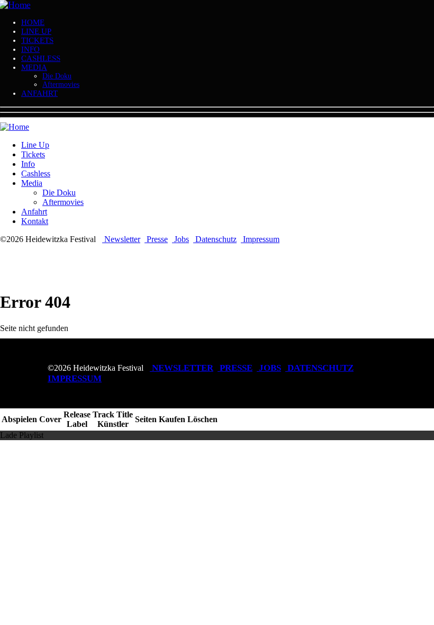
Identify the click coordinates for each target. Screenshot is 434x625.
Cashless (40, 58)
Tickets (37, 40)
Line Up (36, 31)
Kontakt (34, 221)
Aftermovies (60, 84)
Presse (156, 239)
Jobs (180, 239)
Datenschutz (215, 239)
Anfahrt (39, 93)
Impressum (260, 239)
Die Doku (56, 76)
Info (30, 49)
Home (32, 22)
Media (34, 67)
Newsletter (121, 239)
